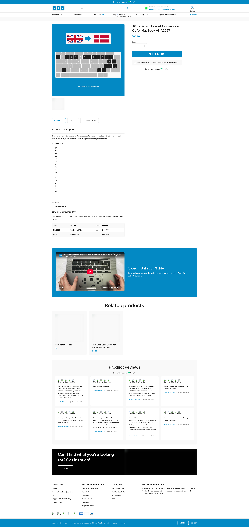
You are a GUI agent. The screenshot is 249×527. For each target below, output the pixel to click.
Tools (114, 499)
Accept (183, 523)
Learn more (122, 523)
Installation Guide (89, 120)
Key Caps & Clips (118, 488)
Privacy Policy (57, 502)
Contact (65, 468)
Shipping (73, 120)
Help (53, 495)
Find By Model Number (90, 488)
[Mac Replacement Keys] (58, 8)
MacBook (85, 502)
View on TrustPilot (77, 402)
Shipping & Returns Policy (61, 499)
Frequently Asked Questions (62, 492)
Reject (194, 523)
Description (59, 120)
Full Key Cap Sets (118, 492)
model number (67, 216)
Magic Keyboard (88, 506)
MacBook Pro (87, 495)
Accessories (116, 495)
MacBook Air (87, 499)
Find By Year (86, 492)
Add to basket (156, 54)
